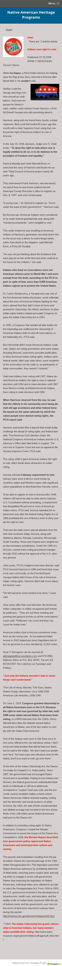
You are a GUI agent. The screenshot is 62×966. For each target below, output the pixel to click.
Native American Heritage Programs (31, 15)
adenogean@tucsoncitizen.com (20, 656)
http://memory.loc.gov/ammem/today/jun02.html (28, 916)
